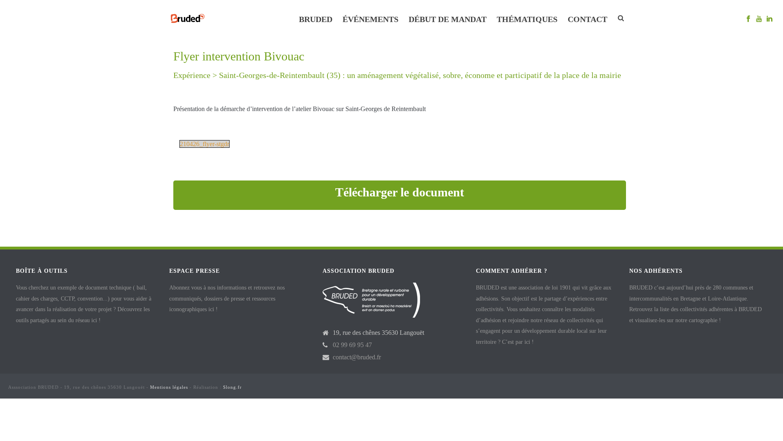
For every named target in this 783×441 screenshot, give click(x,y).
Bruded (315, 19)
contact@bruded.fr (357, 357)
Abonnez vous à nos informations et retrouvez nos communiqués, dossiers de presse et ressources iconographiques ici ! (227, 298)
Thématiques (527, 19)
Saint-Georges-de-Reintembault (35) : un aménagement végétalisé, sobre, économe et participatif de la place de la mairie (420, 75)
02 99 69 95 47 (352, 344)
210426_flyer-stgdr (204, 143)
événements (370, 19)
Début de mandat (448, 19)
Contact (587, 19)
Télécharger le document (399, 192)
